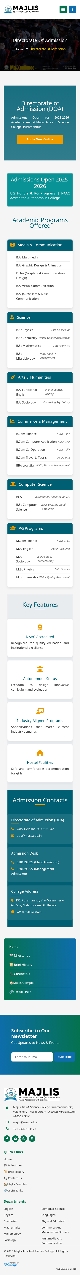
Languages (48, 1215)
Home (19, 49)
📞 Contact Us (19, 974)
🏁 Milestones (19, 955)
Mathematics (12, 1227)
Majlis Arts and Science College (34, 1251)
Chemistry (10, 1221)
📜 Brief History (20, 964)
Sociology (10, 1240)
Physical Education (53, 1221)
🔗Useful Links (20, 992)
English (8, 1208)
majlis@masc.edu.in (26, 1122)
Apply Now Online (40, 139)
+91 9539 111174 (24, 1129)
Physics (8, 1215)
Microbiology (12, 1233)
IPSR (74, 1269)
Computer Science (53, 1208)
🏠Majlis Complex (22, 982)
